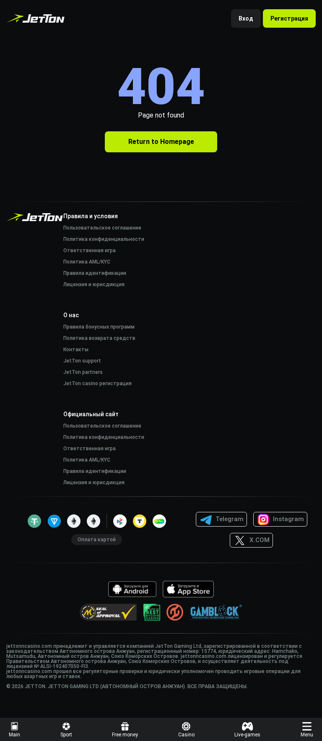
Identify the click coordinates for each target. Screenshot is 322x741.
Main (14, 735)
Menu (307, 735)
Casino (186, 735)
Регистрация (289, 18)
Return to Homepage (161, 142)
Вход (246, 18)
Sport (66, 735)
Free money (125, 735)
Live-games (247, 735)
